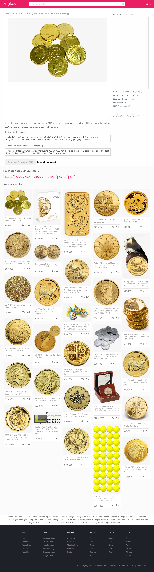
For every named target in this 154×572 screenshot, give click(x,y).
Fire (110, 542)
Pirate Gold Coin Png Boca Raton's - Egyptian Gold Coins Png (76, 372)
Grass (111, 545)
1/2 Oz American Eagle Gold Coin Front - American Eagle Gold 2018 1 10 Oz (75, 290)
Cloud (111, 538)
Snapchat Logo (49, 552)
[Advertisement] (58, 100)
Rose (128, 545)
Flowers (129, 542)
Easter (69, 552)
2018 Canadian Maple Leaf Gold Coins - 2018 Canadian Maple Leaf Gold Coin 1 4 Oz (107, 311)
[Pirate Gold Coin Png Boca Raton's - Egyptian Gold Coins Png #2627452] (77, 353)
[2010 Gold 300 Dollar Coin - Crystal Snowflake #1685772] (136, 408)
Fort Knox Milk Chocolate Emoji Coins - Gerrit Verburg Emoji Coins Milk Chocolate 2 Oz (76, 327)
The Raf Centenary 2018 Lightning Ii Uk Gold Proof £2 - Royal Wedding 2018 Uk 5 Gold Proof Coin (106, 409)
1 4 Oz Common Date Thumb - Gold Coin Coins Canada (76, 415)
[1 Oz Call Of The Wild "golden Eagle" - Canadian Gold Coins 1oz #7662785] (136, 451)
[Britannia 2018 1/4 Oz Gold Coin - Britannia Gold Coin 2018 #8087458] (47, 382)
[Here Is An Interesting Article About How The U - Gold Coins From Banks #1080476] (136, 314)
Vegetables (26, 545)
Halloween (71, 542)
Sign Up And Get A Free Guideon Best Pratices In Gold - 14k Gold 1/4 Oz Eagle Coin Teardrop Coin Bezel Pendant (47, 230)
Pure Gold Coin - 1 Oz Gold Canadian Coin (105, 221)
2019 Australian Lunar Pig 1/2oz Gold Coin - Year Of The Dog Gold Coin (136, 382)
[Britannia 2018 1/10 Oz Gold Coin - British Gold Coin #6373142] (18, 375)
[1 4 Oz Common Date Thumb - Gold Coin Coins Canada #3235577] (77, 398)
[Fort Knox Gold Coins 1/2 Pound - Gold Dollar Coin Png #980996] (18, 202)
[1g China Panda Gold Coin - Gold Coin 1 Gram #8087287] (136, 203)
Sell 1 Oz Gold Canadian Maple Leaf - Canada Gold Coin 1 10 (17, 262)
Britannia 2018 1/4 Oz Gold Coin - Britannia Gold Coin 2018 (47, 399)
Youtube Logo (48, 545)
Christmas (71, 538)
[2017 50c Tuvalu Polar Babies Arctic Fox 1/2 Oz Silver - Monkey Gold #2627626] (47, 292)
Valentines (71, 549)
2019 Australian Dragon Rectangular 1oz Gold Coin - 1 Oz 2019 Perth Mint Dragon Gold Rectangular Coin (76, 243)
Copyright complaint (46, 162)
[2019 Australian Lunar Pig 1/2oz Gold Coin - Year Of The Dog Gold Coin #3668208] (136, 364)
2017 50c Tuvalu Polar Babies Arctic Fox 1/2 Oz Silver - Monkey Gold (46, 311)
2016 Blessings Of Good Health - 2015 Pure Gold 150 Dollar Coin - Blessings (18, 437)
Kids (91, 556)
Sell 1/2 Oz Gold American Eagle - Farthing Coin (18, 306)
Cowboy (93, 552)
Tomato (25, 549)
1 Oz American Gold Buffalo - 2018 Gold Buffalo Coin (76, 458)
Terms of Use (142, 566)
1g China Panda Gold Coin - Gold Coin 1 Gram (134, 221)
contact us (72, 123)
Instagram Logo (49, 538)
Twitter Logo (48, 542)
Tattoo (128, 556)
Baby (92, 545)
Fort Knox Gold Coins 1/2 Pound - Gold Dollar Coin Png (18, 219)
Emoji (128, 538)
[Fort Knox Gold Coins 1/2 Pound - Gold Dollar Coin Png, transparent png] (57, 50)
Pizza (24, 538)
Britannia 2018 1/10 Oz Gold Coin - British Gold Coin (16, 393)
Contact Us (123, 566)
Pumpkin (25, 552)
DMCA (132, 566)
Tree (110, 552)
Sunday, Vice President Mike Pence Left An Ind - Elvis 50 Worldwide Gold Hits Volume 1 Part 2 (47, 430)
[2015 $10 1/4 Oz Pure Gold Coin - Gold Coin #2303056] (47, 338)
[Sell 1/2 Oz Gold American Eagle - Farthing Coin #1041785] (18, 289)
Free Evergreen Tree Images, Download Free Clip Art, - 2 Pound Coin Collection (105, 498)
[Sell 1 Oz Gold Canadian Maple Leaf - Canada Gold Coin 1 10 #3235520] (18, 245)
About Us (113, 566)
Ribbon (129, 552)
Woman (93, 549)
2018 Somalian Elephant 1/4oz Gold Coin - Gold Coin (17, 349)
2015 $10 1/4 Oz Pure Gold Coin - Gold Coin (48, 356)
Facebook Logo (49, 549)
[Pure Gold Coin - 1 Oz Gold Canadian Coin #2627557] (107, 203)
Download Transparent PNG (20, 162)
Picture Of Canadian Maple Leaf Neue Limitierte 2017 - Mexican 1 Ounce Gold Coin (106, 265)
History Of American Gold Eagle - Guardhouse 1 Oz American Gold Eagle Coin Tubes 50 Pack (136, 283)
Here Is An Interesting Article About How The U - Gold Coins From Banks (136, 336)
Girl (91, 542)
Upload (149, 4)
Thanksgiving (72, 545)
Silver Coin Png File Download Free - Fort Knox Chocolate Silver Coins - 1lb (106, 356)
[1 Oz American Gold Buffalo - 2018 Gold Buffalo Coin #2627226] (77, 441)
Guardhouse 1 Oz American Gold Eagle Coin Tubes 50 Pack (47, 265)
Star (110, 549)
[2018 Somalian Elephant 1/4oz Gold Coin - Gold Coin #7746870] (18, 332)
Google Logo (48, 556)
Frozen (92, 538)
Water (128, 549)
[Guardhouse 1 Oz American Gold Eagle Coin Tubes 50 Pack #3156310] (47, 253)
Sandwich (25, 542)
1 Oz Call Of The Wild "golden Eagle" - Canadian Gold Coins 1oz (135, 469)
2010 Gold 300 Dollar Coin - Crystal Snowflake (134, 425)
